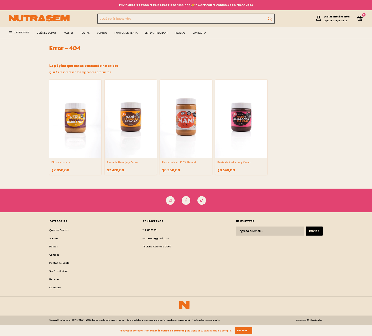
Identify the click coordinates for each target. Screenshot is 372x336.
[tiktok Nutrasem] (201, 200)
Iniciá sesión (341, 17)
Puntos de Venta (126, 33)
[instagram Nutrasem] (170, 200)
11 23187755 (150, 230)
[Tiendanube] (309, 320)
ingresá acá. (184, 320)
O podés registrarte (335, 21)
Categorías (21, 33)
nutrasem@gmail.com (156, 238)
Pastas (85, 33)
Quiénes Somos (47, 33)
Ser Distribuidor (156, 33)
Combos (102, 33)
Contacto (199, 33)
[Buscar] (269, 19)
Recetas (180, 33)
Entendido (243, 330)
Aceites (69, 33)
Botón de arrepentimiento (207, 320)
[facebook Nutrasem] (186, 200)
